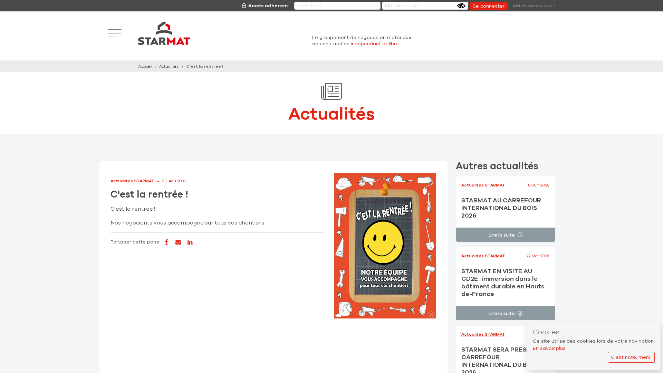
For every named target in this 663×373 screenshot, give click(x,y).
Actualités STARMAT (132, 181)
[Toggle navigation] (115, 33)
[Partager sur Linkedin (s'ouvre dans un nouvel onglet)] (190, 242)
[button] (384, 245)
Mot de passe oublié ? (534, 6)
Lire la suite (502, 235)
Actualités (169, 66)
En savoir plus (549, 348)
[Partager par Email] (178, 242)
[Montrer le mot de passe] (461, 6)
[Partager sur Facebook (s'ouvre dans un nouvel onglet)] (166, 242)
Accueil (145, 66)
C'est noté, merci (631, 357)
